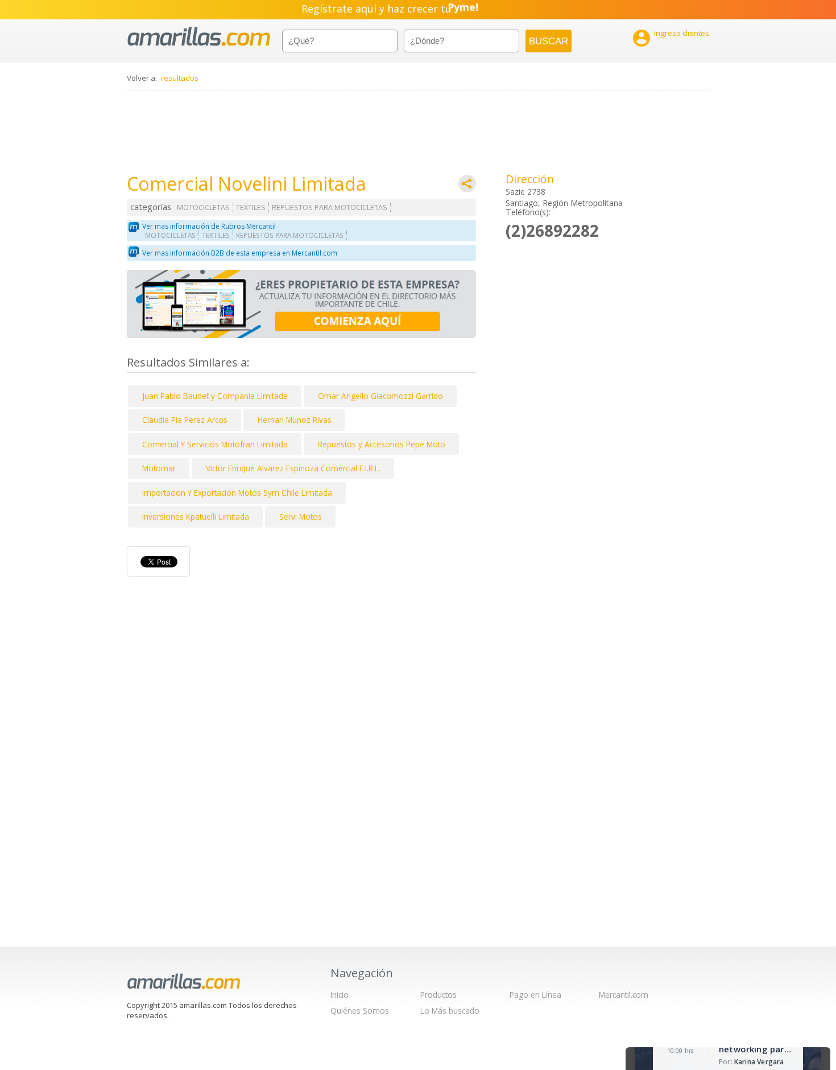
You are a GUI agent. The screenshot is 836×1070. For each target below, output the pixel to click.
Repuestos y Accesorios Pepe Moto (381, 444)
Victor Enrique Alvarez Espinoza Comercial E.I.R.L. (293, 468)
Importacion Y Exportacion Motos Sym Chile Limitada (237, 492)
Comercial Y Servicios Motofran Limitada (215, 444)
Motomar (159, 468)
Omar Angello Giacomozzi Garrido (380, 395)
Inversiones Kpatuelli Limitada (195, 516)
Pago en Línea (535, 994)
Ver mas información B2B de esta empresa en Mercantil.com (239, 253)
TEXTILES (251, 207)
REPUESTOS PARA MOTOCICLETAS (329, 207)
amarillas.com (199, 36)
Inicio (339, 994)
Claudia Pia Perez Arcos (184, 419)
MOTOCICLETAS (203, 207)
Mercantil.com (623, 994)
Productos (438, 994)
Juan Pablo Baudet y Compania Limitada (215, 395)
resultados (179, 78)
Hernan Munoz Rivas (295, 419)
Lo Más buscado (449, 1010)
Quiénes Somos (359, 1010)
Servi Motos (300, 516)
